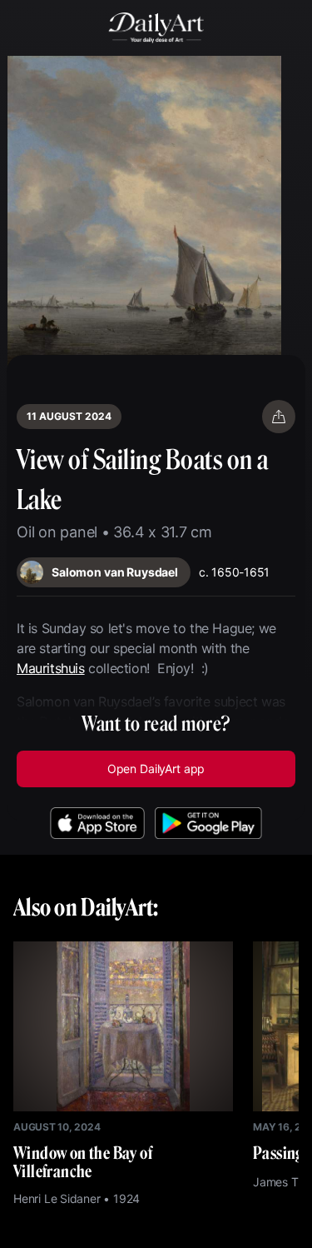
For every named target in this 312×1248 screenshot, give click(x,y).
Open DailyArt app (156, 768)
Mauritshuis (51, 668)
